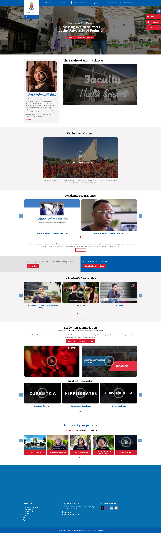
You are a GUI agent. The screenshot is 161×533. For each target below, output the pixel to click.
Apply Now (33, 266)
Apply (153, 16)
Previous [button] (21, 216)
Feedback (154, 22)
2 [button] (83, 237)
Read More (81, 250)
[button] (158, 11)
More (28, 119)
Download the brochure (94, 266)
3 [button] (83, 314)
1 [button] (80, 237)
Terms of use (101, 530)
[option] (52, 217)
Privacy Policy (86, 530)
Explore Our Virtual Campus (80, 37)
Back (152, 28)
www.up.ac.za (29, 518)
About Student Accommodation (80, 341)
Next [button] (140, 216)
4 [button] (86, 314)
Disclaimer (93, 530)
